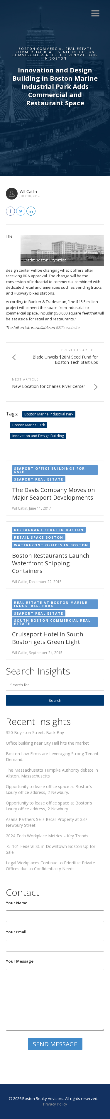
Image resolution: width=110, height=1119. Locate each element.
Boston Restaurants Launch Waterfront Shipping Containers (50, 563)
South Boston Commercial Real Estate (52, 622)
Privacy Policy (55, 1104)
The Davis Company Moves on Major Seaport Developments (53, 493)
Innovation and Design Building (38, 435)
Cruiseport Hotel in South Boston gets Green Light (47, 638)
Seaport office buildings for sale (49, 470)
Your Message (19, 961)
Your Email (16, 931)
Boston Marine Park (28, 424)
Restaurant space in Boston (49, 530)
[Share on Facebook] (10, 211)
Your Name (16, 902)
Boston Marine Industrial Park (48, 414)
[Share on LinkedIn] (30, 211)
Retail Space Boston (38, 537)
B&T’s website (67, 327)
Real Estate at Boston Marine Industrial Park (50, 604)
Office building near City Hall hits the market (47, 743)
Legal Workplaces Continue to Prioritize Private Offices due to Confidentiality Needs (50, 865)
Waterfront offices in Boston (51, 545)
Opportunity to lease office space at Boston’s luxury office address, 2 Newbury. (49, 789)
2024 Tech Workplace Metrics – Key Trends (47, 836)
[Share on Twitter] (20, 211)
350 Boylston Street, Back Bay (35, 732)
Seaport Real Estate (38, 479)
